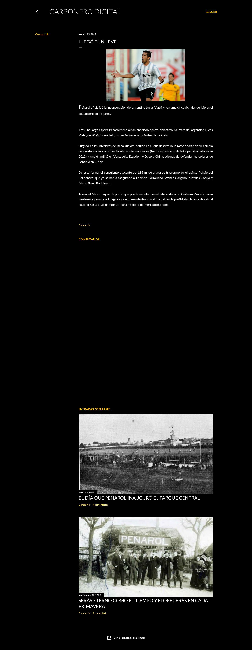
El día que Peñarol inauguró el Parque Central (139, 498)
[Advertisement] (146, 370)
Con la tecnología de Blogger (129, 637)
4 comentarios (100, 504)
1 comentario (100, 613)
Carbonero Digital (85, 11)
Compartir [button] (42, 34)
